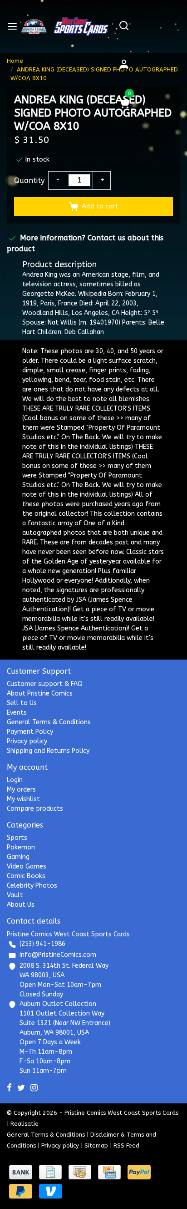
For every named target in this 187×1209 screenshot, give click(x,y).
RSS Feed (126, 1145)
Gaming (18, 857)
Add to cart (100, 206)
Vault (15, 895)
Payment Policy (30, 732)
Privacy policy (27, 741)
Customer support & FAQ (45, 684)
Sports (17, 838)
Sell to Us (22, 703)
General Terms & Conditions (49, 722)
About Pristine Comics (40, 693)
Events (17, 712)
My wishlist (23, 799)
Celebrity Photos (32, 885)
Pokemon (21, 847)
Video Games (26, 866)
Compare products (35, 809)
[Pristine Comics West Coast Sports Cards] (34, 26)
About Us (20, 905)
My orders (21, 789)
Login (15, 780)
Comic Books (26, 876)
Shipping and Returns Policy (48, 751)
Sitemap (96, 1145)
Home (15, 60)
